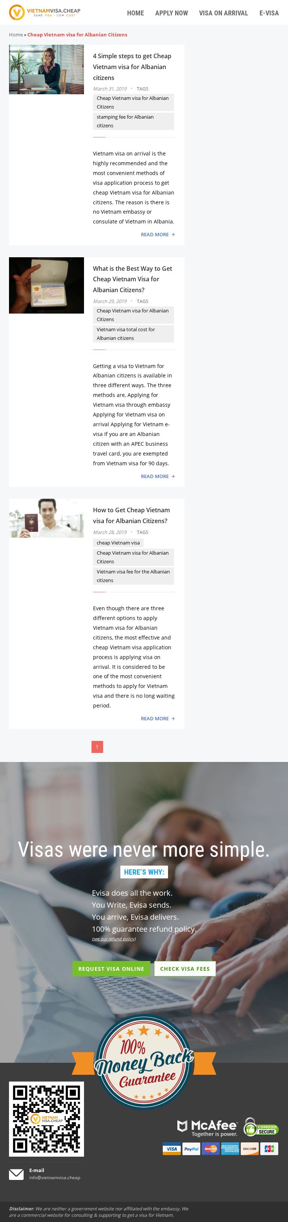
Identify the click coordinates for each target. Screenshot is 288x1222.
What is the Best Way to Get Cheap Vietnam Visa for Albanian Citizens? (132, 279)
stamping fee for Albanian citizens (125, 121)
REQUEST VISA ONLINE (111, 968)
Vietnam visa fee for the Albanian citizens (133, 576)
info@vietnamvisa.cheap (54, 1177)
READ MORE (155, 234)
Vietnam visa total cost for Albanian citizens (126, 333)
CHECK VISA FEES (185, 968)
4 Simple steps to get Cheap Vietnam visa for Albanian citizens (132, 67)
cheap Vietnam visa (118, 542)
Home (16, 34)
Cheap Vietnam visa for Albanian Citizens (133, 102)
